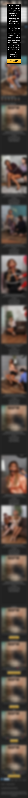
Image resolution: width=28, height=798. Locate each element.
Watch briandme (14, 637)
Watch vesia (14, 740)
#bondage (6, 37)
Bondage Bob (6, 34)
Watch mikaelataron (14, 776)
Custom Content (10, 784)
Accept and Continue (14, 61)
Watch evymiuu (14, 706)
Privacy (3, 784)
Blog (12, 780)
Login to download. (6, 50)
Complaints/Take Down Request (9, 788)
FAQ (20, 780)
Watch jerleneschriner (14, 672)
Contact (24, 780)
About (16, 780)
